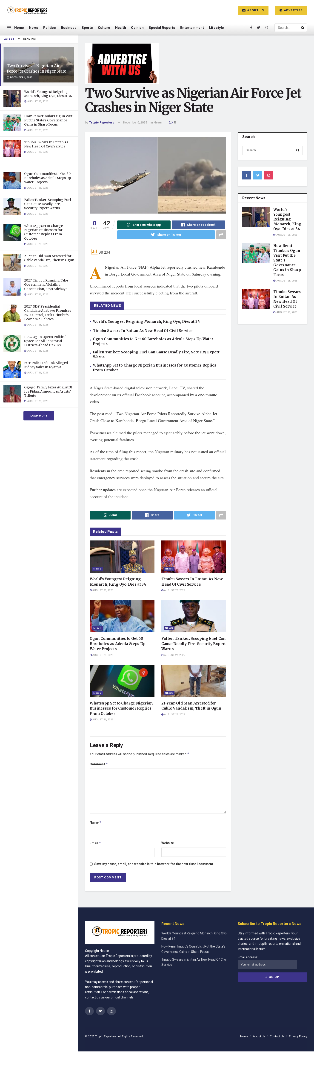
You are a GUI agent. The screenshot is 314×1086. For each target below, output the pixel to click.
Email (95, 843)
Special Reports (162, 27)
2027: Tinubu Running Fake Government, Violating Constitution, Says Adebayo (46, 284)
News (33, 27)
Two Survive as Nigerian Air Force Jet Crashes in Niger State (36, 68)
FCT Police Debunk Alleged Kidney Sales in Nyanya (46, 365)
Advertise (293, 10)
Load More (38, 416)
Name (96, 822)
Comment (99, 764)
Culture (104, 27)
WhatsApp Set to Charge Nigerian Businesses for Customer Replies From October (43, 232)
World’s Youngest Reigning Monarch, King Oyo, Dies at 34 (48, 94)
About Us (255, 10)
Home (19, 27)
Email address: (248, 957)
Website (167, 843)
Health (120, 27)
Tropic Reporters (101, 122)
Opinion (137, 27)
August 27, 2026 (174, 655)
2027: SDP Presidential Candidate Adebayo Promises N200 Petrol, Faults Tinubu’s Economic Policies (47, 312)
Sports (87, 27)
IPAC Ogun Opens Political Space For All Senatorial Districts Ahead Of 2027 (45, 341)
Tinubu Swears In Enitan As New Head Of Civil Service (46, 144)
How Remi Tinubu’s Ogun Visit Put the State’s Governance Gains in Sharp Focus (48, 120)
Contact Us (277, 1036)
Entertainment (192, 27)
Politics (49, 27)
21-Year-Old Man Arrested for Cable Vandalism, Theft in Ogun (49, 258)
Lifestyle (216, 27)
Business (69, 27)
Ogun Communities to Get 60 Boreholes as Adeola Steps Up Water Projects (47, 178)
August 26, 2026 (102, 720)
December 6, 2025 (135, 122)
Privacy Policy (298, 1036)
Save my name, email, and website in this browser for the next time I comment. (154, 864)
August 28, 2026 (102, 590)
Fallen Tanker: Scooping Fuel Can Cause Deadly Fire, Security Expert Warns (47, 204)
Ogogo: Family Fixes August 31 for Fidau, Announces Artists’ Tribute (48, 391)
